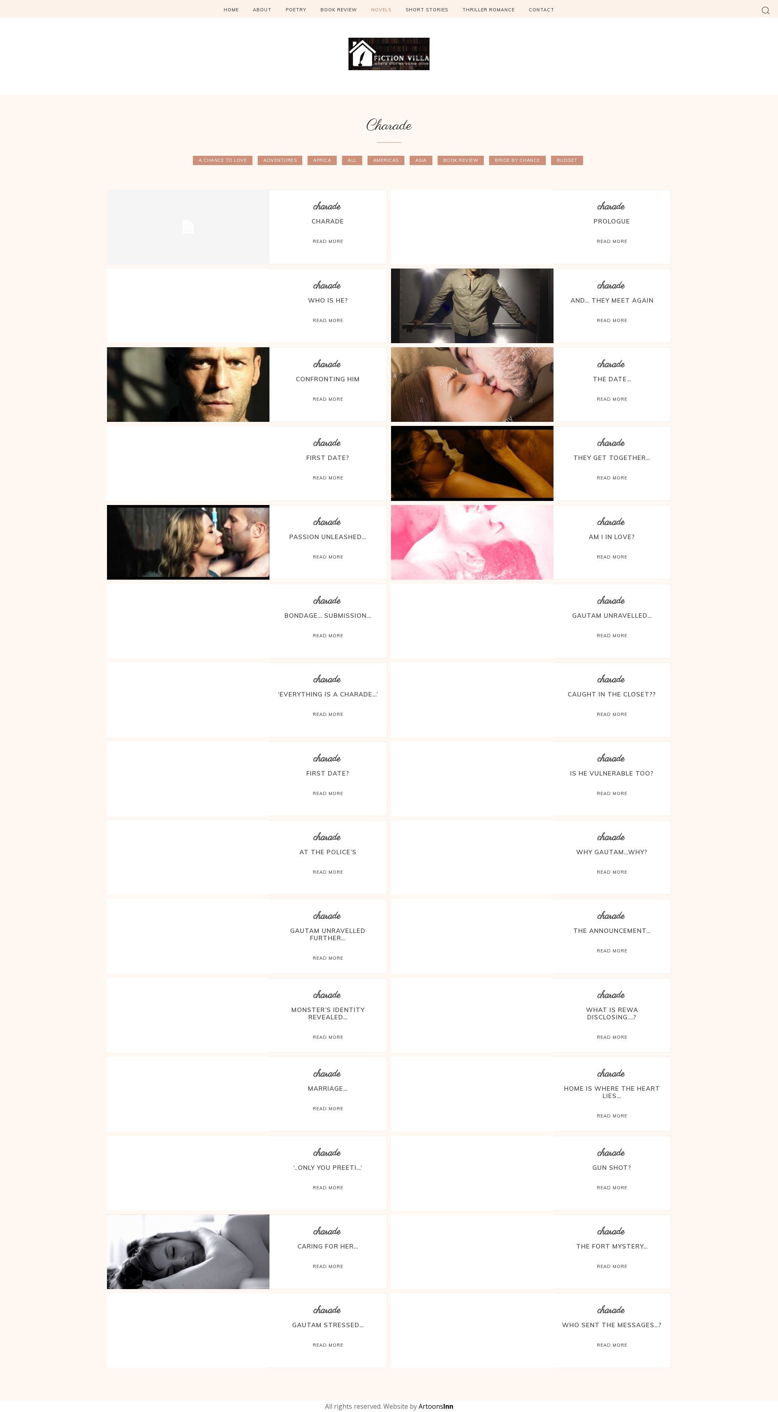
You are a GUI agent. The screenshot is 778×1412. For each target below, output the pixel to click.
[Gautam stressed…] (188, 1330)
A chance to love (223, 160)
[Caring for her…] (188, 1251)
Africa (322, 160)
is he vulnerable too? (612, 773)
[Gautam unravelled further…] (188, 936)
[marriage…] (188, 1094)
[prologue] (472, 226)
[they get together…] (472, 463)
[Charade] (188, 226)
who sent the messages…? (612, 1325)
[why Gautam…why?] (472, 857)
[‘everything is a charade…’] (188, 699)
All (352, 160)
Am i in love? (612, 537)
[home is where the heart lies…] (472, 1094)
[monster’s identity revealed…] (188, 1015)
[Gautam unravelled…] (472, 621)
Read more (328, 241)
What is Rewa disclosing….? (612, 1013)
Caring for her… (327, 1246)
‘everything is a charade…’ (328, 694)
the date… (612, 379)
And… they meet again (612, 300)
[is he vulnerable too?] (472, 778)
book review (461, 160)
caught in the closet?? (612, 694)
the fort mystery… (612, 1246)
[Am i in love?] (472, 542)
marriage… (328, 1088)
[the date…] (472, 384)
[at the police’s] (188, 857)
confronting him (328, 379)
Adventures (280, 160)
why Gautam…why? (612, 852)
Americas (386, 160)
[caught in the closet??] (472, 699)
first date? (327, 773)
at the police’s (328, 852)
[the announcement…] (472, 936)
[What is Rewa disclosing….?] (472, 1015)
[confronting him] (188, 384)
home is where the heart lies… (612, 1092)
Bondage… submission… (327, 615)
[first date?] (188, 778)
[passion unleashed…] (188, 542)
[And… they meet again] (472, 306)
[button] (765, 9)
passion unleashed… (327, 537)
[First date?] (188, 463)
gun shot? (611, 1167)
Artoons (436, 1406)
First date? (327, 458)
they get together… (611, 458)
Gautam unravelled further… (327, 934)
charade (327, 206)
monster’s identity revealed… (328, 1013)
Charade (328, 221)
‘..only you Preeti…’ (327, 1167)
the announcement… (612, 931)
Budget (567, 160)
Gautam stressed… (328, 1325)
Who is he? (328, 300)
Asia (421, 160)
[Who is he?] (188, 306)
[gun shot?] (472, 1173)
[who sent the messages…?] (472, 1330)
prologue (612, 221)
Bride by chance (517, 160)
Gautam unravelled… (612, 615)
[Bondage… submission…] (188, 621)
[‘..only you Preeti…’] (188, 1173)
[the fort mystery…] (472, 1251)
